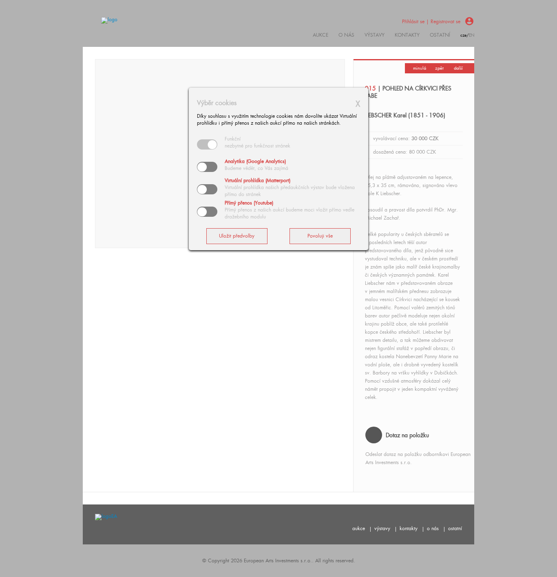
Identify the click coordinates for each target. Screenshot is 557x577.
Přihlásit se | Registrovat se (431, 21)
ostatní (440, 35)
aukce (358, 528)
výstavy (375, 35)
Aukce (320, 35)
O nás (346, 35)
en (471, 35)
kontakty (407, 35)
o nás (433, 528)
